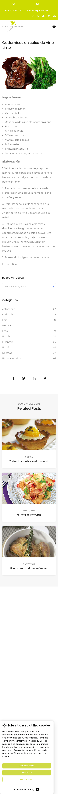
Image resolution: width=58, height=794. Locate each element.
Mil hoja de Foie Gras (29, 514)
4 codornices (12, 104)
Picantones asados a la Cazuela (29, 568)
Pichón (6, 347)
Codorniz (7, 314)
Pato (5, 331)
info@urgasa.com (37, 10)
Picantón (7, 342)
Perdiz (6, 336)
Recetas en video (12, 358)
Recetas (7, 353)
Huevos (6, 325)
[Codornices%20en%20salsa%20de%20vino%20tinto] (13, 378)
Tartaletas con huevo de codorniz (29, 461)
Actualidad (8, 309)
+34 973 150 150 (13, 10)
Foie (4, 320)
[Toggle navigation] (54, 27)
